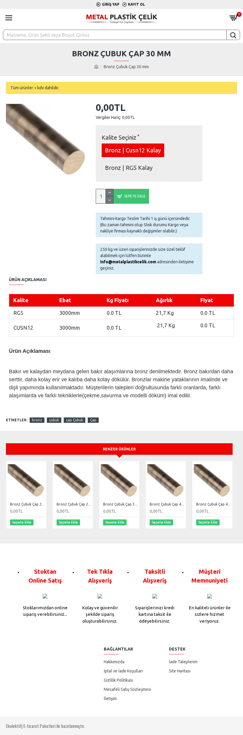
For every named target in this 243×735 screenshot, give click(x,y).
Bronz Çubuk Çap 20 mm (27, 504)
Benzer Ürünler (119, 449)
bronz (37, 420)
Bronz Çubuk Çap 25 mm (74, 504)
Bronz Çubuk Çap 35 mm (120, 504)
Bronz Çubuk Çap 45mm (213, 504)
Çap (93, 420)
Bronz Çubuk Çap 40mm (167, 504)
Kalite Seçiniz (119, 137)
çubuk (54, 420)
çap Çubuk (74, 420)
